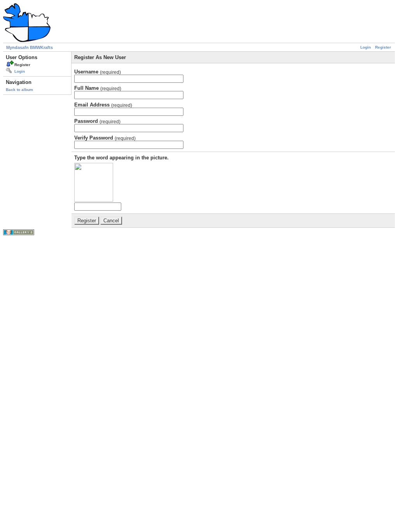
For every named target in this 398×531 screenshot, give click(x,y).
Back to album (19, 89)
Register (383, 47)
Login (365, 47)
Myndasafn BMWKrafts (29, 47)
